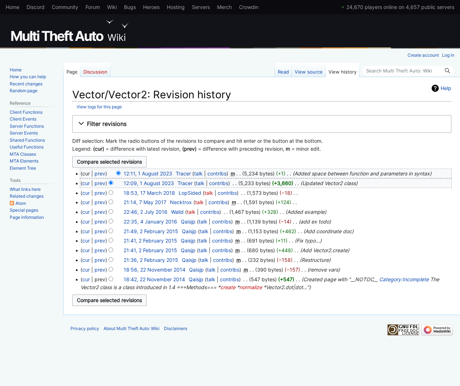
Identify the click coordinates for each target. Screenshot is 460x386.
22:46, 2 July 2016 (145, 212)
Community (65, 7)
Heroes (151, 7)
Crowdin (248, 7)
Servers (201, 7)
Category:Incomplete (404, 279)
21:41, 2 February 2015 (150, 240)
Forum (93, 7)
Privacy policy (84, 328)
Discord (36, 7)
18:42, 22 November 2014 (154, 279)
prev (100, 173)
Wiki (112, 7)
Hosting (176, 7)
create (227, 287)
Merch (224, 7)
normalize (250, 287)
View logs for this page (99, 106)
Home (12, 7)
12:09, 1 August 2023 (149, 183)
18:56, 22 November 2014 (154, 270)
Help (446, 88)
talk (198, 173)
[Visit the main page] (71, 30)
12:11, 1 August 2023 (148, 173)
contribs (216, 173)
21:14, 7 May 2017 (145, 202)
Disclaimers (175, 328)
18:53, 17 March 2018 (149, 193)
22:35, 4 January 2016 (150, 221)
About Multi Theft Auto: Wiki (132, 328)
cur (86, 183)
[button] (261, 124)
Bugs (130, 7)
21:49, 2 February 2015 (151, 231)
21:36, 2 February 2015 (151, 260)
